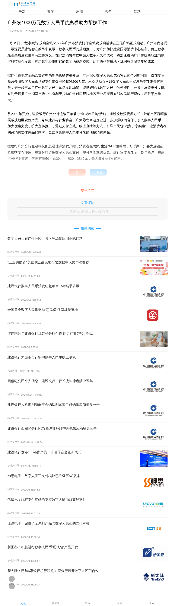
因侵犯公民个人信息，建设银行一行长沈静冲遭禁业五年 (50, 380)
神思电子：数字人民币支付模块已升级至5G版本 (43, 475)
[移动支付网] (24, 4)
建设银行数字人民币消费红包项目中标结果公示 (43, 285)
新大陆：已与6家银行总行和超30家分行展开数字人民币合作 (53, 570)
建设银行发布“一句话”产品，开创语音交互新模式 (44, 451)
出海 (79, 11)
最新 (22, 11)
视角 (108, 11)
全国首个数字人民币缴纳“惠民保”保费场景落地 (42, 309)
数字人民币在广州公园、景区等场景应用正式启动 (45, 238)
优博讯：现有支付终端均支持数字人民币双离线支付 (46, 499)
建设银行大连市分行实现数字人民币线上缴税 (41, 357)
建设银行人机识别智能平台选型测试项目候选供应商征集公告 (53, 404)
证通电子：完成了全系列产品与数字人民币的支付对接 (48, 523)
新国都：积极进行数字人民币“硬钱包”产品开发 (42, 546)
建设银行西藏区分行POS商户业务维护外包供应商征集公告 (52, 428)
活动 (137, 11)
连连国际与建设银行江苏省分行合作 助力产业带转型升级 (50, 333)
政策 (50, 11)
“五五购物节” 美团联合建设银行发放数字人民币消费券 (48, 262)
